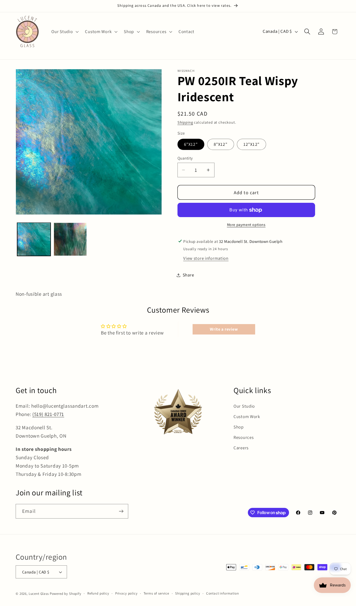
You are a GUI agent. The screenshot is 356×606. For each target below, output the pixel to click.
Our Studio (244, 406)
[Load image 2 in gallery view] (70, 239)
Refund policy (98, 593)
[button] (64, 31)
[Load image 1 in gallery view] (34, 239)
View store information (206, 258)
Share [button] (188, 275)
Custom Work (247, 416)
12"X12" (251, 144)
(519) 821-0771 (48, 414)
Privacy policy (126, 593)
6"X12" (191, 144)
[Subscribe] (121, 511)
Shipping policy (187, 593)
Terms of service (156, 593)
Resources (244, 437)
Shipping (185, 122)
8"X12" (221, 144)
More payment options (246, 224)
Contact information (222, 593)
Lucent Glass (39, 593)
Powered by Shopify (65, 593)
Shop (239, 427)
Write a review (224, 329)
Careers (241, 448)
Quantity (185, 158)
